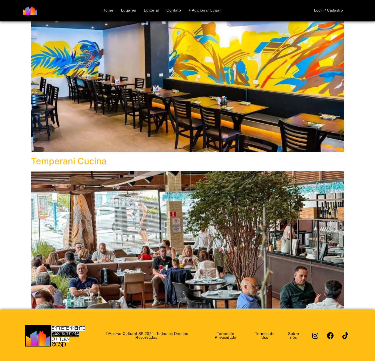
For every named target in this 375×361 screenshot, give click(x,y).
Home (107, 10)
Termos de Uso (265, 335)
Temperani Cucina (69, 161)
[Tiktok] (345, 335)
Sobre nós (293, 335)
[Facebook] (330, 335)
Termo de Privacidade (225, 335)
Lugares (128, 10)
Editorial (151, 10)
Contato (173, 10)
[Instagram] (315, 335)
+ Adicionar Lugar (205, 10)
